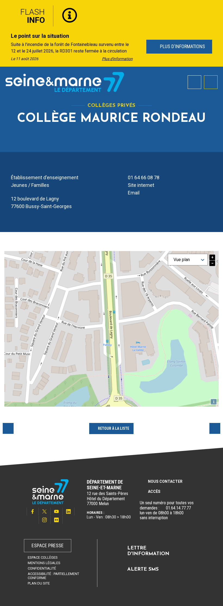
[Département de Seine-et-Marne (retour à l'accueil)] (64, 82)
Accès (154, 491)
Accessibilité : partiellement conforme (53, 576)
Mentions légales (44, 563)
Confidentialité (42, 568)
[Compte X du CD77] (45, 511)
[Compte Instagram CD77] (45, 520)
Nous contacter (165, 481)
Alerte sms (143, 569)
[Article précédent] (6, 47)
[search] (194, 82)
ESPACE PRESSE (48, 545)
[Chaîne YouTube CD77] (57, 511)
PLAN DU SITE (39, 583)
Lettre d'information (148, 551)
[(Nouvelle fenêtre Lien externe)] (162, 508)
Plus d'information (117, 59)
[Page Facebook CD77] (33, 511)
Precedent (8, 428)
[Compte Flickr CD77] (57, 520)
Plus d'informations (182, 46)
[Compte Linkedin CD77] (69, 511)
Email (134, 193)
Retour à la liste (113, 428)
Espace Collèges (43, 557)
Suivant (214, 428)
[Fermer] (215, 9)
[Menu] (211, 82)
